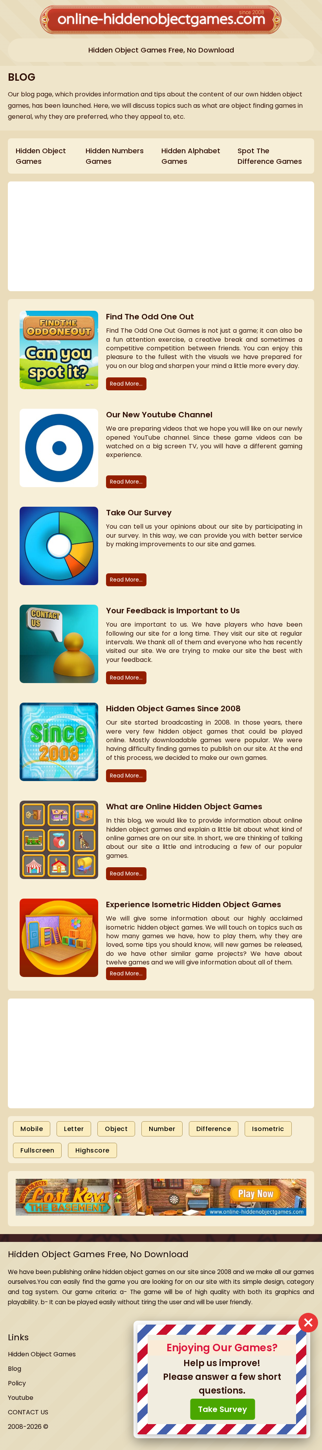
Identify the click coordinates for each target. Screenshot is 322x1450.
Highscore (92, 1150)
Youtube (20, 1397)
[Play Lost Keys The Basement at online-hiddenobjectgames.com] (161, 1198)
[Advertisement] (161, 1053)
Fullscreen (37, 1150)
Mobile (31, 1128)
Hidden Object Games (42, 1354)
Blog (14, 1368)
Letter (74, 1128)
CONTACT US (28, 1412)
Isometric (268, 1128)
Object (116, 1128)
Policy (17, 1383)
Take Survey (222, 1409)
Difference (213, 1128)
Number (162, 1128)
